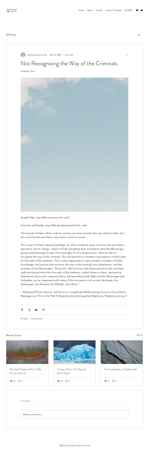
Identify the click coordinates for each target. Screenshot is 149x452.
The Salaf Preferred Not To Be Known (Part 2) (25, 371)
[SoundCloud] (141, 10)
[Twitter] (137, 10)
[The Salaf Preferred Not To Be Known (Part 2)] (27, 352)
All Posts (11, 34)
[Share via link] (43, 309)
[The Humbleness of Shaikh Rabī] (122, 352)
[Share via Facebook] (22, 309)
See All (139, 335)
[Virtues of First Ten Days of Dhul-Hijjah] (75, 352)
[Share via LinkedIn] (36, 309)
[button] (139, 35)
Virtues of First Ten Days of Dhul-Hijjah (71, 371)
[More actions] (126, 55)
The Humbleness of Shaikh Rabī (120, 369)
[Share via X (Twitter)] (29, 309)
